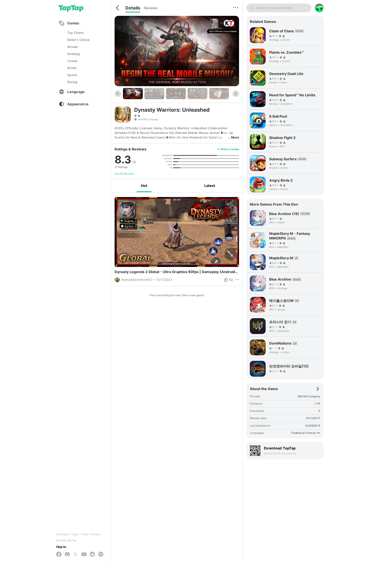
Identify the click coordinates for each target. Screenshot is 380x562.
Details (132, 8)
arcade (72, 47)
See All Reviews (124, 173)
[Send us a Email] (100, 554)
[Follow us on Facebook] (59, 555)
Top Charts (75, 33)
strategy (73, 54)
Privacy (95, 534)
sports (72, 75)
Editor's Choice (78, 40)
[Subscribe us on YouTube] (84, 554)
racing (72, 82)
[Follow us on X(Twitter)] (75, 555)
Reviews (150, 8)
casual (72, 61)
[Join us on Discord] (67, 554)
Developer (62, 534)
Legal (75, 534)
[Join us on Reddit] (92, 554)
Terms (84, 534)
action (72, 68)
